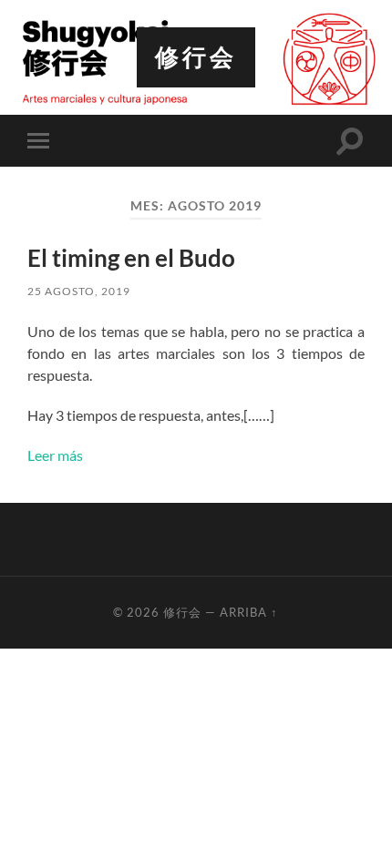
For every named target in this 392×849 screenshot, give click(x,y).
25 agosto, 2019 (78, 291)
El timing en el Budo (131, 257)
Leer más (55, 455)
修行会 (196, 57)
